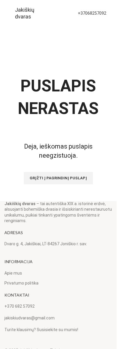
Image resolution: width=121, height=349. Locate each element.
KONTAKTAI (16, 294)
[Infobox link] (25, 13)
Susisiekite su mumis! (57, 329)
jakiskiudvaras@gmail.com (29, 318)
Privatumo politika (21, 283)
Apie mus (13, 273)
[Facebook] (6, 343)
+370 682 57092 (19, 306)
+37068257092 (92, 13)
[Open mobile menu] (6, 13)
